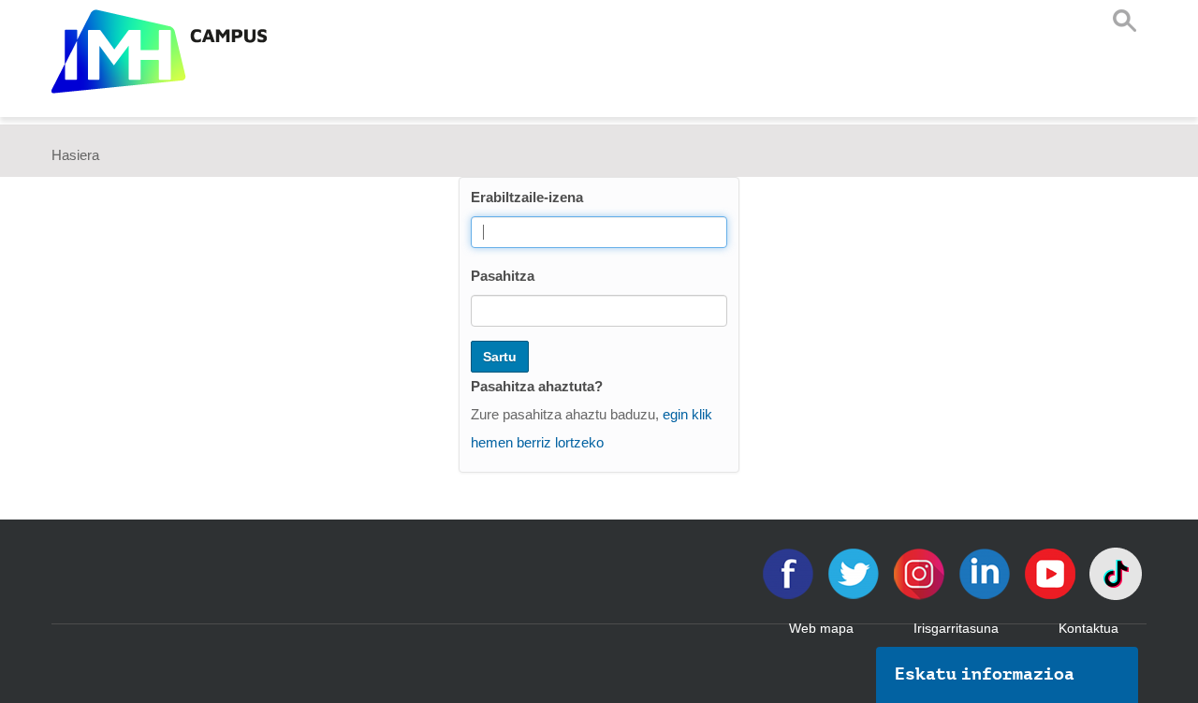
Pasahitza (502, 276)
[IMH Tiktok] (1116, 572)
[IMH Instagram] (921, 572)
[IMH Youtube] (1052, 572)
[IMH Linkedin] (986, 572)
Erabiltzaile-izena (527, 197)
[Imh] (159, 51)
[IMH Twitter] (855, 572)
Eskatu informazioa (984, 674)
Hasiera (75, 155)
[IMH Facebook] (790, 572)
